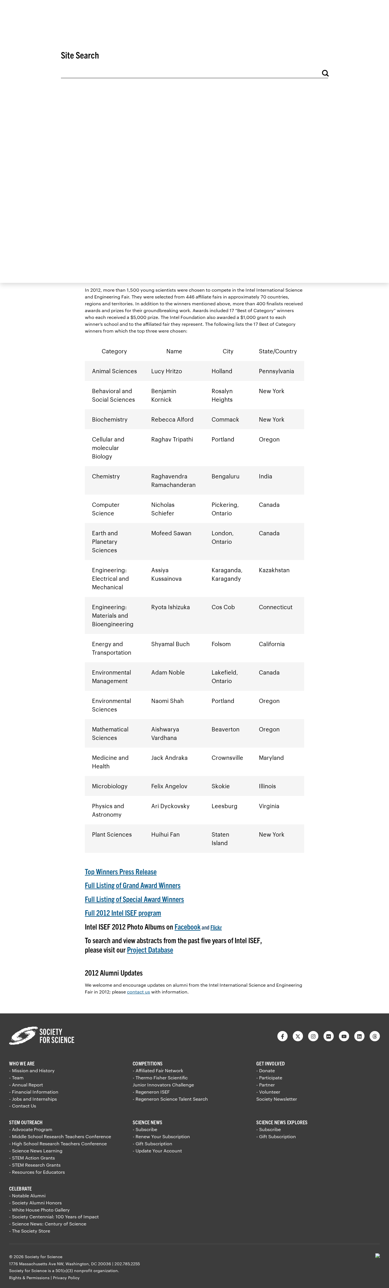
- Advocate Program (30, 1129)
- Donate (265, 1070)
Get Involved (270, 1063)
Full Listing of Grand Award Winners (133, 884)
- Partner (265, 1084)
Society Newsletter (276, 1099)
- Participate (269, 1077)
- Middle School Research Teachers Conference (60, 1136)
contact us (138, 991)
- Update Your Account (157, 1150)
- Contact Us (22, 1105)
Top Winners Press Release (121, 871)
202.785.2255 (127, 1263)
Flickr (216, 927)
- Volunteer (268, 1091)
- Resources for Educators (37, 1172)
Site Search (80, 54)
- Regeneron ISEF (151, 1091)
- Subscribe (145, 1129)
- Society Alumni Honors (35, 1202)
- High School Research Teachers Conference (58, 1143)
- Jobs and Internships (33, 1099)
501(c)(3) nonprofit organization (87, 1270)
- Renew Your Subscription (161, 1136)
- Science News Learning (35, 1150)
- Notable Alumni (27, 1195)
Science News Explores (282, 1122)
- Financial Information (33, 1091)
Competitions (148, 1063)
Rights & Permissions (29, 1277)
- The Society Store (29, 1230)
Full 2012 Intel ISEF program (123, 912)
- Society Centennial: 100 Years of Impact (54, 1216)
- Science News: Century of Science (47, 1223)
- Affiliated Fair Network (158, 1070)
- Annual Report (26, 1084)
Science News (147, 1122)
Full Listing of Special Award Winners (134, 898)
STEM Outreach (26, 1122)
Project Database (150, 949)
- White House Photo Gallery (39, 1209)
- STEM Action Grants (32, 1157)
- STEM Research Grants (35, 1164)
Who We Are (22, 1063)
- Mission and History (32, 1070)
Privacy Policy (66, 1277)
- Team (16, 1077)
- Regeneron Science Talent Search (170, 1099)
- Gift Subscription (152, 1143)
